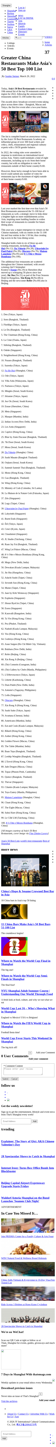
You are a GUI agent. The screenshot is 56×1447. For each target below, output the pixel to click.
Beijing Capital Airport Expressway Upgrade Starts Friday (23, 1184)
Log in (21, 7)
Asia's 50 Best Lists (10, 841)
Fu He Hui (10, 370)
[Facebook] (31, 1094)
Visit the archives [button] (9, 1401)
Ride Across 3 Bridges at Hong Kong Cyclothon (24, 1304)
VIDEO (48, 37)
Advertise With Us (39, 1414)
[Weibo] (31, 1097)
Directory (22, 31)
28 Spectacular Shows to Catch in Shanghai (28, 1156)
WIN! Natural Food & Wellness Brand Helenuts (24, 1258)
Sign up (22, 10)
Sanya (10, 27)
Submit (5, 1079)
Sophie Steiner (12, 76)
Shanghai (6, 5)
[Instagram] (8, 1100)
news (20, 15)
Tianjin (10, 21)
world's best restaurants (31, 841)
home (47, 42)
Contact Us (23, 1414)
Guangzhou (12, 19)
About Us (11, 1414)
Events (21, 34)
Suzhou (10, 24)
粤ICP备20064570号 (26, 1424)
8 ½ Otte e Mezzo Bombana (19, 823)
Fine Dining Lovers (38, 833)
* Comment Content (13, 1066)
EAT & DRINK (25, 18)
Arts (20, 21)
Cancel (14, 1079)
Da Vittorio (10, 452)
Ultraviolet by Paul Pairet (17, 508)
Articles (48, 45)
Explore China (25, 29)
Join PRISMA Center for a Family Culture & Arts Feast (27, 1236)
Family (21, 26)
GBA (9, 29)
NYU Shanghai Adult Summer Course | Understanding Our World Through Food (27, 992)
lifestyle (22, 23)
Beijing (10, 13)
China (10, 32)
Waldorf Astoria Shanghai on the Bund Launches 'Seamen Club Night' (25, 1199)
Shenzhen (11, 16)
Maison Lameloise (13, 797)
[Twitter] (31, 1092)
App (17, 1416)
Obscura (9, 700)
